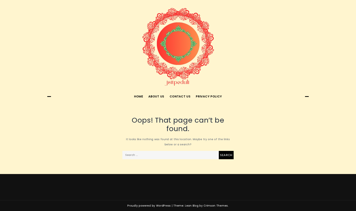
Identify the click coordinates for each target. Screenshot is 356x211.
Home (138, 96)
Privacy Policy (209, 96)
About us (156, 96)
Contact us (180, 96)
